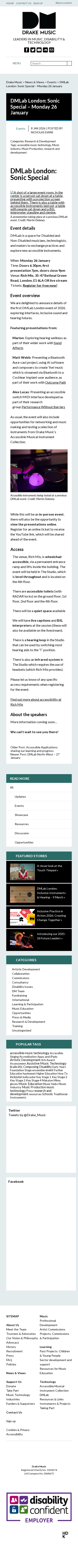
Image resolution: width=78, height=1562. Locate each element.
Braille (13, 1067)
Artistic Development (26, 969)
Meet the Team (16, 1329)
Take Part (12, 1390)
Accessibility (14, 1434)
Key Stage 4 (33, 1080)
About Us (12, 1325)
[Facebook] (26, 50)
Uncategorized (21, 1030)
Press (29, 1090)
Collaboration (21, 973)
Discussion (22, 833)
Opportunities (24, 842)
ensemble (38, 1070)
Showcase (21, 815)
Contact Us (23, 3)
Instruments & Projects (55, 1403)
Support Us (14, 1381)
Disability (45, 1067)
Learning (46, 1347)
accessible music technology (34, 145)
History (11, 1347)
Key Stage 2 (59, 1077)
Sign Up (38, 3)
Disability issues (22, 986)
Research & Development (40, 141)
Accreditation (28, 1056)
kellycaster (29, 1077)
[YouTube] (39, 50)
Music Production (32, 148)
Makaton (47, 1080)
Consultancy (20, 982)
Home (10, 3)
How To (63, 1073)
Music (44, 1316)
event (49, 1070)
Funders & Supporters (20, 1403)
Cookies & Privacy (18, 1430)
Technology (48, 1381)
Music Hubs (50, 1084)
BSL (20, 1067)
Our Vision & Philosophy (22, 1338)
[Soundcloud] (45, 50)
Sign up (11, 1421)
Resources (22, 824)
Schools (47, 1094)
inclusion (16, 1077)
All (11, 787)
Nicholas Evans (42, 132)
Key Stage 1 (43, 1077)
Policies (11, 1364)
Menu (17, 63)
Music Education (22, 1008)
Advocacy (12, 1342)
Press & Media (21, 1017)
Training (17, 1026)
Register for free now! (40, 285)
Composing (30, 1067)
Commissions (20, 978)
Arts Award (48, 1060)
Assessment (18, 1063)
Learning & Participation (27, 1004)
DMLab (44, 1395)
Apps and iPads (47, 1056)
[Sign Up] (51, 50)
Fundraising (19, 995)
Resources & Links (52, 1399)
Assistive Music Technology (46, 1063)
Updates (20, 796)
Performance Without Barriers (43, 407)
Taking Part (47, 1408)
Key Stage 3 (17, 1080)
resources (35, 1094)
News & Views (34, 82)
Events (19, 805)
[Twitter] (33, 50)
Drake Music (39, 23)
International (20, 1000)
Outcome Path (55, 382)
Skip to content (64, 2)
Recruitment (14, 1351)
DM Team (18, 991)
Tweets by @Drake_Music (27, 1115)
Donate (11, 1386)
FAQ (9, 1360)
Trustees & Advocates (21, 1333)
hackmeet (29, 1073)
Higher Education (46, 1073)
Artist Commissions (52, 1329)
